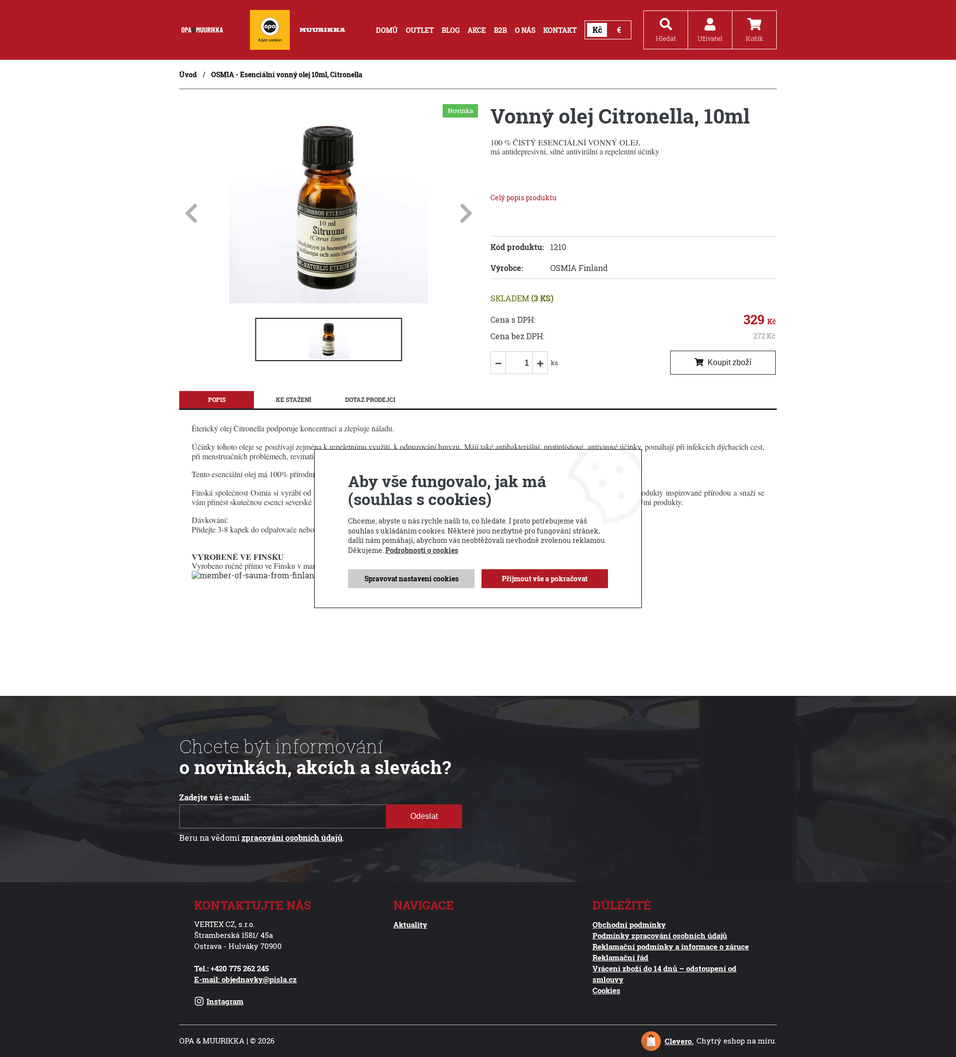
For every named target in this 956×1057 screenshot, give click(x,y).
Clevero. (679, 1041)
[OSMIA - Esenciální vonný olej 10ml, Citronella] (328, 300)
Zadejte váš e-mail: (215, 797)
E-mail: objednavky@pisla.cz (245, 979)
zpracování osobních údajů (292, 837)
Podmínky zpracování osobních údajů (660, 935)
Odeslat (424, 816)
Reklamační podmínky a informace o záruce (671, 946)
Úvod (188, 74)
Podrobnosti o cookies (421, 550)
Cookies (606, 990)
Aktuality (410, 924)
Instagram (225, 1001)
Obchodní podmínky (629, 924)
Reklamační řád (620, 957)
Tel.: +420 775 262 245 (231, 968)
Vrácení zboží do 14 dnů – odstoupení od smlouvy (664, 973)
